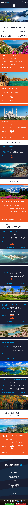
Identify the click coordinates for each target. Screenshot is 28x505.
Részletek (23, 67)
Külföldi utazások (14, 475)
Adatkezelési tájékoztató (14, 488)
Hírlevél (14, 497)
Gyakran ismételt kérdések (14, 484)
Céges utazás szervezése (14, 477)
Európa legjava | (22, 24)
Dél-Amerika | (23, 27)
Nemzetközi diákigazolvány (14, 487)
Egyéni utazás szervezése (14, 476)
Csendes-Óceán (22, 31)
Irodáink (14, 494)
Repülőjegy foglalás (14, 473)
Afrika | (3, 31)
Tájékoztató (14, 486)
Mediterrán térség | (7, 24)
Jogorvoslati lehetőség (14, 485)
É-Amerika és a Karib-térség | (9, 27)
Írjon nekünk (14, 495)
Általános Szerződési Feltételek (14, 481)
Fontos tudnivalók (14, 483)
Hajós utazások (14, 2)
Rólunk (14, 493)
